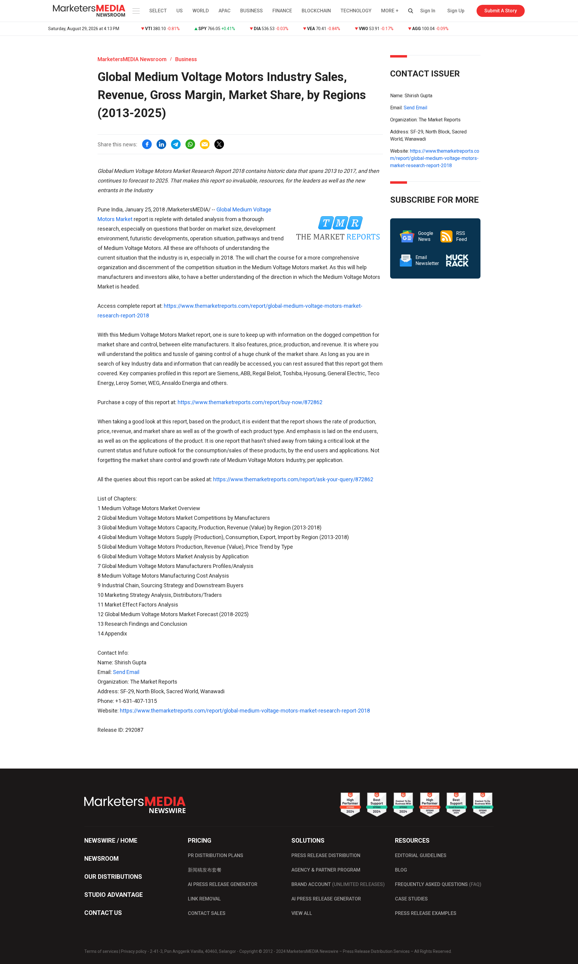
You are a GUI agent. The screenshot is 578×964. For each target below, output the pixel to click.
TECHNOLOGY (355, 11)
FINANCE (282, 11)
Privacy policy (134, 951)
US (179, 11)
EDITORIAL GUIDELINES (420, 855)
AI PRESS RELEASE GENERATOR (222, 884)
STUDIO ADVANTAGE (113, 894)
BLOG (401, 870)
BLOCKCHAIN (316, 11)
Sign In (427, 11)
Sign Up (456, 11)
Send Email (126, 672)
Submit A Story (500, 11)
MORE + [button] (390, 11)
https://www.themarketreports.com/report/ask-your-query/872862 (293, 479)
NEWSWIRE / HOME (110, 840)
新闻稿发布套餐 (205, 870)
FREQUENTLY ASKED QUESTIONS (438, 884)
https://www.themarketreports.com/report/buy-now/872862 (250, 402)
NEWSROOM (101, 858)
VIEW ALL (301, 913)
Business (186, 59)
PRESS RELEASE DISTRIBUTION (325, 855)
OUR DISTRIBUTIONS (113, 876)
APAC (225, 11)
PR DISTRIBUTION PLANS (215, 855)
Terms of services (101, 951)
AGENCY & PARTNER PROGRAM (325, 870)
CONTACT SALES (206, 913)
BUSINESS (251, 11)
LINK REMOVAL (204, 899)
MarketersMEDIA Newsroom (132, 59)
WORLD (200, 11)
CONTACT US (103, 912)
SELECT (158, 11)
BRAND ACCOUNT (338, 884)
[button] (135, 10)
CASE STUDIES (411, 899)
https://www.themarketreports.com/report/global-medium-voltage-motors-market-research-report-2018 (245, 710)
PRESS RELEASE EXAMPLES (425, 913)
